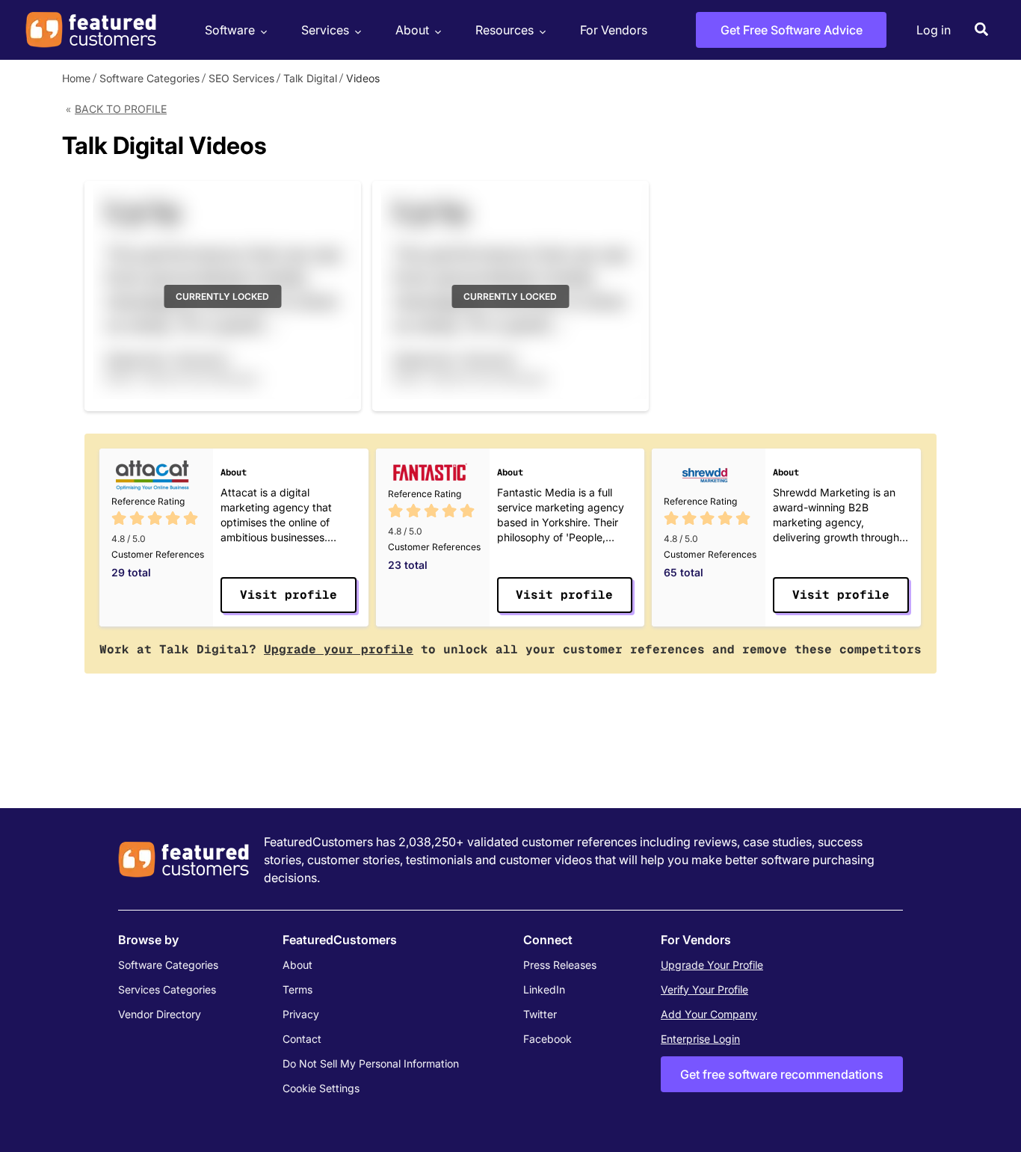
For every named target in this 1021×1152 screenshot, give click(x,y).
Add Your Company (709, 1014)
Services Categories (167, 989)
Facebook (547, 1038)
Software (230, 29)
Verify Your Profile (704, 989)
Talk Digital (310, 78)
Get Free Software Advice (792, 29)
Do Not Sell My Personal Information (371, 1063)
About (412, 29)
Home (76, 78)
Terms (297, 989)
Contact (302, 1038)
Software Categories (149, 78)
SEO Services (241, 78)
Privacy (301, 1014)
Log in (933, 29)
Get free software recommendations (781, 1074)
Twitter (540, 1014)
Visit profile (288, 595)
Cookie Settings (321, 1088)
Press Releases (559, 964)
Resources (504, 29)
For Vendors (613, 29)
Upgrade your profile (338, 649)
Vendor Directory (159, 1014)
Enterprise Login (700, 1038)
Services (325, 29)
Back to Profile (121, 108)
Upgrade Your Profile (712, 964)
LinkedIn (544, 989)
